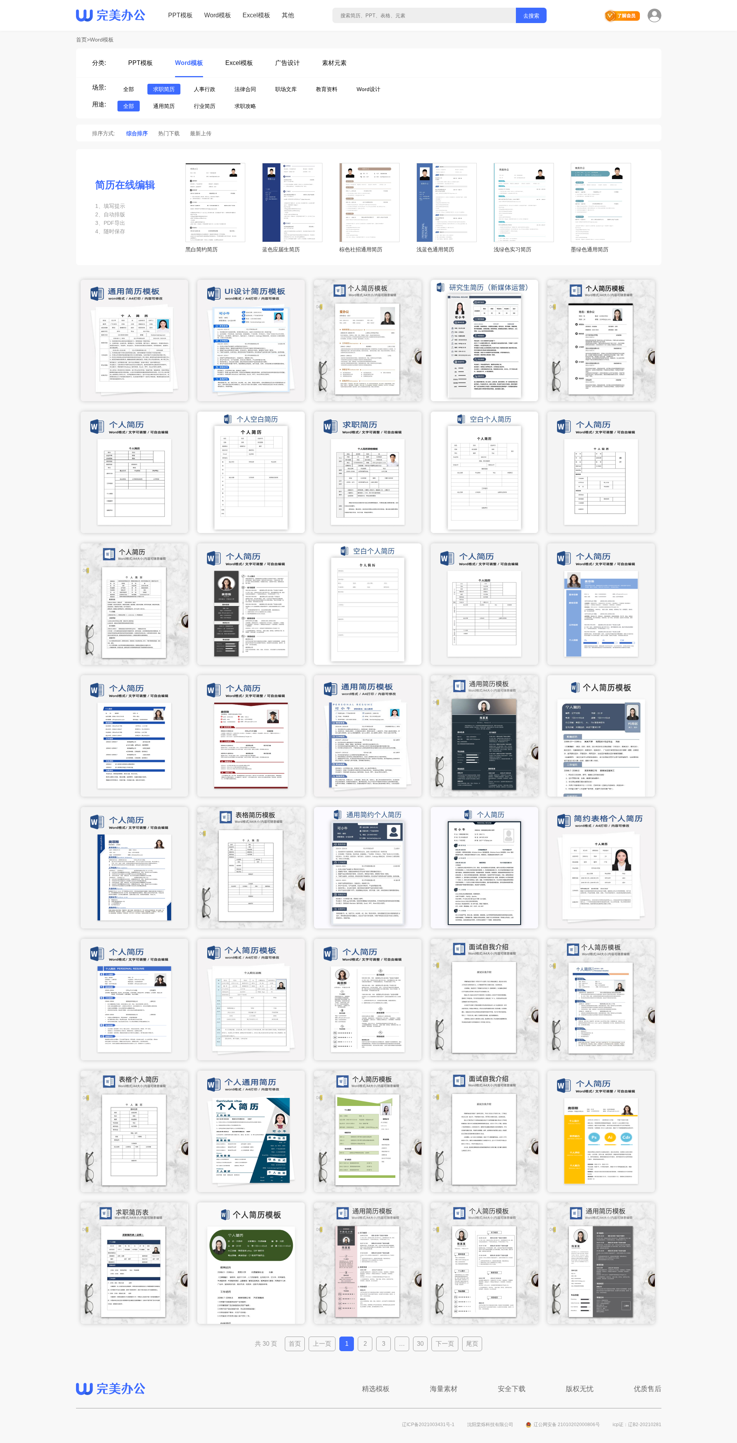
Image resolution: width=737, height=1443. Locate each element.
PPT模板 (180, 15)
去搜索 (531, 16)
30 (420, 1343)
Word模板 (217, 15)
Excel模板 (256, 15)
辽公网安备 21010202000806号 (567, 1424)
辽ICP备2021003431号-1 (428, 1424)
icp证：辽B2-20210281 (637, 1424)
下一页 (445, 1343)
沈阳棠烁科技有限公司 (490, 1424)
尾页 (472, 1343)
